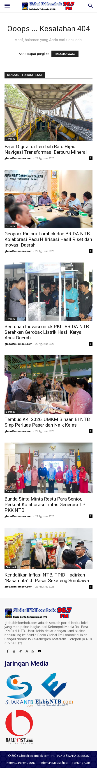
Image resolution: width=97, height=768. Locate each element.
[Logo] (48, 6)
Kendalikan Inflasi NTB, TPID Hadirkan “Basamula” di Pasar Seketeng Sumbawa (47, 577)
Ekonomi (11, 567)
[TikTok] (20, 651)
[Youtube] (39, 651)
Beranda (11, 138)
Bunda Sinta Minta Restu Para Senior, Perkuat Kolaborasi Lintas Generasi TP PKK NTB (45, 504)
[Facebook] (8, 651)
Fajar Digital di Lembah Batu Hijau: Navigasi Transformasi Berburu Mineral (46, 149)
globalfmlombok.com (18, 158)
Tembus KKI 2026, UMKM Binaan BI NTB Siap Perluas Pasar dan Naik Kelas (47, 422)
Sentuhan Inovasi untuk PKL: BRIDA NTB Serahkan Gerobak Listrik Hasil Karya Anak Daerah (47, 332)
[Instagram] (14, 651)
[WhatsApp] (33, 651)
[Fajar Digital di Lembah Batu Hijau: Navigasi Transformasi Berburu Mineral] (48, 112)
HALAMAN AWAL (65, 54)
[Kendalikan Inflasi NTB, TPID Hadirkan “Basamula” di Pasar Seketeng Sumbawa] (48, 548)
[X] (26, 651)
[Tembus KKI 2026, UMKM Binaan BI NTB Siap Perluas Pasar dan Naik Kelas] (48, 384)
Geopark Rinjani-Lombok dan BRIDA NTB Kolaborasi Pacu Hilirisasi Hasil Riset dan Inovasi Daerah (48, 239)
